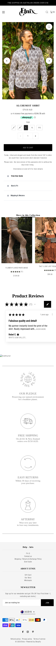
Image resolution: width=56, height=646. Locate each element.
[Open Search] (47, 12)
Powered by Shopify (33, 642)
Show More (41, 329)
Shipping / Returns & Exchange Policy (28, 559)
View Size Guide (17, 176)
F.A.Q (28, 553)
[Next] (49, 61)
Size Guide (28, 562)
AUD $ (28, 611)
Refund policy (16, 639)
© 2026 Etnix (20, 642)
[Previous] (7, 61)
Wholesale (28, 580)
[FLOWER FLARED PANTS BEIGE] (16, 240)
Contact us (28, 556)
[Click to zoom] (49, 27)
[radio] (14, 127)
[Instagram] (28, 632)
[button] (35, 304)
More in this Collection (28, 215)
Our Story (28, 578)
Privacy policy (27, 639)
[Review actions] (52, 314)
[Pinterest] (33, 632)
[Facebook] (22, 632)
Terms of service (39, 639)
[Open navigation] (8, 11)
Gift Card (28, 575)
